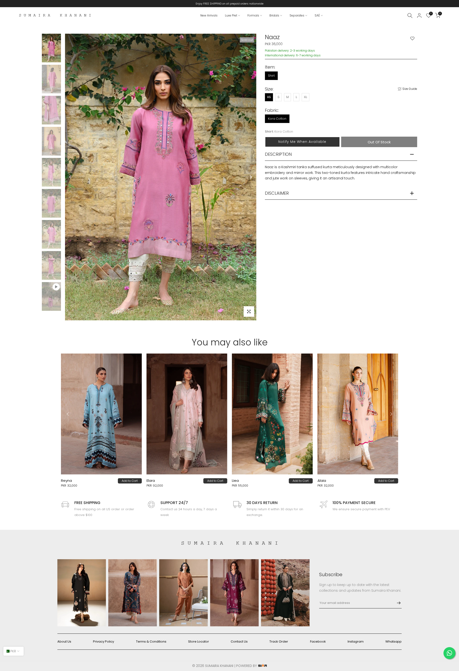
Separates (297, 15)
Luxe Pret (231, 15)
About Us (64, 641)
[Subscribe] (396, 603)
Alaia (272, 480)
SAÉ (317, 15)
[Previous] (70, 177)
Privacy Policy (103, 641)
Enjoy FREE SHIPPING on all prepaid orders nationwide (229, 3)
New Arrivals (209, 15)
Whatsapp (393, 641)
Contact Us (239, 641)
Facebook (318, 641)
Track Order (278, 641)
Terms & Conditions (151, 641)
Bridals (274, 15)
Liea (186, 480)
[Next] (250, 177)
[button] (302, 142)
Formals (253, 15)
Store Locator (198, 641)
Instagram (356, 641)
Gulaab (360, 480)
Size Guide (409, 89)
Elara (101, 480)
